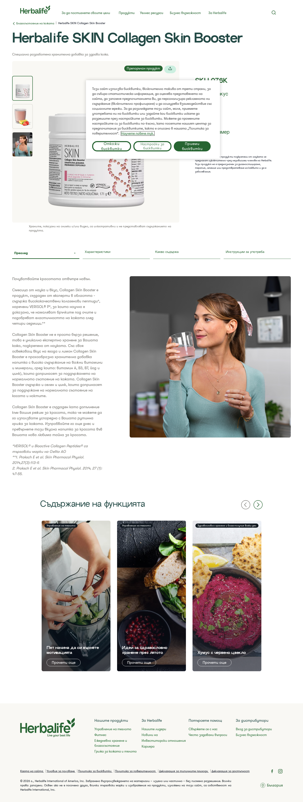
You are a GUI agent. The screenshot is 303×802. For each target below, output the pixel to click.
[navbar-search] (273, 12)
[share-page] (170, 69)
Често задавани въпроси (208, 735)
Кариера (148, 746)
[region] (153, 119)
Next (258, 505)
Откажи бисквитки (111, 146)
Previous (246, 505)
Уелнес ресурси (151, 13)
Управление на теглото (112, 729)
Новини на (150, 735)
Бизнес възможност (185, 13)
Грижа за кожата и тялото (115, 751)
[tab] (22, 88)
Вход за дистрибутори (254, 729)
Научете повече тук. (137, 133)
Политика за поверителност (135, 771)
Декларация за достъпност (230, 771)
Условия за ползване (61, 771)
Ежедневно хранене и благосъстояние (110, 743)
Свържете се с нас (203, 729)
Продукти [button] (127, 13)
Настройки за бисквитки (152, 146)
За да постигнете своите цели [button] (86, 13)
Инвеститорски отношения (164, 741)
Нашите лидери (154, 729)
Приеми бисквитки (192, 146)
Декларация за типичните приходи (184, 771)
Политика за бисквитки (95, 771)
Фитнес (100, 735)
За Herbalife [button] (217, 13)
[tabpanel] (151, 376)
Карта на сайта (32, 771)
